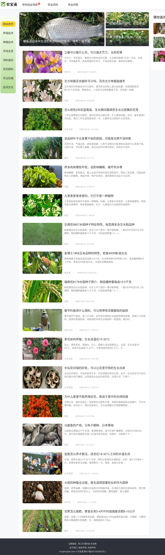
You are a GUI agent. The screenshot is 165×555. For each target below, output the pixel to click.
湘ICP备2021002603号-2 (95, 551)
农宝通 (80, 551)
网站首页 (8, 24)
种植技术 (8, 42)
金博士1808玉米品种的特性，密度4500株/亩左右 (95, 253)
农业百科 (53, 4)
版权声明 (82, 547)
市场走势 (8, 51)
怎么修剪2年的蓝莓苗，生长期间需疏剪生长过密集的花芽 (101, 109)
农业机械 (8, 78)
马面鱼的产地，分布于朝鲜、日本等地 (89, 425)
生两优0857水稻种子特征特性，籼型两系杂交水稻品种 (99, 224)
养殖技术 (8, 33)
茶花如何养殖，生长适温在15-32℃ (87, 339)
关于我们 (73, 547)
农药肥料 (8, 69)
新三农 (81, 543)
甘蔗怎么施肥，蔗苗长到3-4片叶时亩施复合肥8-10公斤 (99, 511)
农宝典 (94, 543)
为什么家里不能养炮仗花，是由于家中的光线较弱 (96, 396)
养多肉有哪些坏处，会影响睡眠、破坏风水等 (93, 167)
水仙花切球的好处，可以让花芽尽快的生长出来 (94, 368)
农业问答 (73, 4)
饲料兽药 (8, 60)
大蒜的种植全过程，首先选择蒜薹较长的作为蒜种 (96, 482)
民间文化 (8, 87)
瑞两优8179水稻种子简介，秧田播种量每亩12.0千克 (97, 282)
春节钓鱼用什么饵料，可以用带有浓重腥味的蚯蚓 (96, 310)
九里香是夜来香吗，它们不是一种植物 (89, 196)
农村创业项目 (30, 4)
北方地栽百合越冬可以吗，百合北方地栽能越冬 (94, 81)
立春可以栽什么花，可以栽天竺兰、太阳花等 (93, 52)
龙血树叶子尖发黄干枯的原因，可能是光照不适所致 (97, 138)
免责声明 (92, 547)
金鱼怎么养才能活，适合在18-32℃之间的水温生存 (97, 454)
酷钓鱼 (87, 543)
